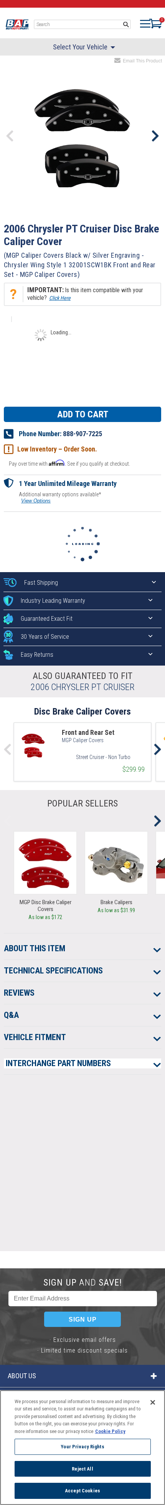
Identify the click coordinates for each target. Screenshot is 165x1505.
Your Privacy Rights (82, 1446)
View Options (36, 501)
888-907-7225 (82, 434)
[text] (103, 755)
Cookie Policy (110, 1431)
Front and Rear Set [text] (88, 732)
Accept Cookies (82, 1491)
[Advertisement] (82, 1168)
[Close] (152, 1402)
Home (17, 24)
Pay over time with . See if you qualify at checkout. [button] (69, 463)
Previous (10, 136)
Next (155, 136)
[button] (82, 294)
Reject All (82, 1469)
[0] (151, 23)
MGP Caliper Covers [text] (83, 740)
